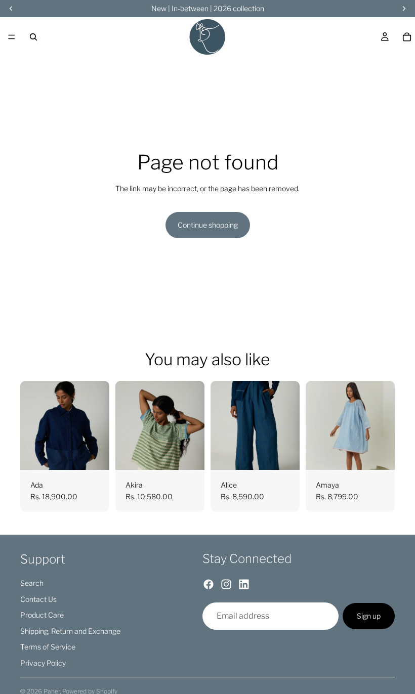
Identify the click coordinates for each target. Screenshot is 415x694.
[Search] (33, 37)
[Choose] (94, 454)
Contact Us (38, 598)
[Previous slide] (31, 425)
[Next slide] (98, 425)
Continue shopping (208, 225)
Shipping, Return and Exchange (70, 630)
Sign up (369, 616)
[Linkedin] (244, 584)
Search (32, 583)
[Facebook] (208, 584)
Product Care (42, 615)
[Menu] (11, 37)
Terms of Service (47, 646)
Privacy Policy (43, 662)
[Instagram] (226, 584)
